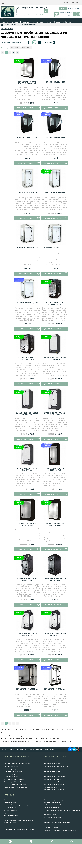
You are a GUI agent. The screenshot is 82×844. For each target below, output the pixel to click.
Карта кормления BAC (51, 761)
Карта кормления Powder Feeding (55, 776)
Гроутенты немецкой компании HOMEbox (17, 763)
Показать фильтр (7, 28)
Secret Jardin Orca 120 (55, 689)
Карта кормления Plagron (52, 787)
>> (17, 53)
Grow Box (5, 22)
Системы (15, 22)
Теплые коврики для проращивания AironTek (18, 769)
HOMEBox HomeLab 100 (55, 82)
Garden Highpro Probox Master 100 (27, 579)
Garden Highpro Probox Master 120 (55, 579)
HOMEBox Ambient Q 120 (54, 247)
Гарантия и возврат (10, 802)
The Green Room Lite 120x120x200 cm (27, 359)
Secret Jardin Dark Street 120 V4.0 (55, 524)
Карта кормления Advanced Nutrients (56, 766)
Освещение (25, 22)
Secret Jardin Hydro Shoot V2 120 (27, 524)
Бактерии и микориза (11, 776)
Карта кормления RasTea (52, 782)
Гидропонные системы (11, 813)
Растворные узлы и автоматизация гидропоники (20, 829)
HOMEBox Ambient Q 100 (27, 192)
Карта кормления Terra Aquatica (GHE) (56, 774)
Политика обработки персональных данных (18, 805)
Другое (68, 22)
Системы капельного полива (13, 818)
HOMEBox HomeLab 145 (55, 137)
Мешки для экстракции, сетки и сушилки (57, 822)
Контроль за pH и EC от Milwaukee (15, 779)
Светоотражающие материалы (54, 825)
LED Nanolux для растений (12, 774)
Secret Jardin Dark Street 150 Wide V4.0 (27, 83)
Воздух (49, 22)
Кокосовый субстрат (50, 814)
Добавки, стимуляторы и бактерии (55, 805)
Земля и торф (48, 820)
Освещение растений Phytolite (14, 771)
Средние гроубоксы (10, 807)
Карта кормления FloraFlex (52, 779)
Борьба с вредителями (51, 807)
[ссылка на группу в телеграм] (74, 751)
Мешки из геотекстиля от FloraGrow (15, 784)
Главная (6, 24)
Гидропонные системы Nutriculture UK (16, 787)
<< (3, 53)
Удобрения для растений (52, 802)
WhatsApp (35, 749)
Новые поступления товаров (13, 761)
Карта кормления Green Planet (54, 784)
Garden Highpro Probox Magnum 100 (27, 634)
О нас (6, 800)
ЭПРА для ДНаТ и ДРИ (51, 827)
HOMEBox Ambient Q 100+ (55, 192)
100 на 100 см (15, 48)
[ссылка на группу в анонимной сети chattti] (78, 751)
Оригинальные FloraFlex (11, 766)
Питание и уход (38, 22)
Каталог (13, 24)
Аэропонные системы (11, 815)
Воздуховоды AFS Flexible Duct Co (14, 782)
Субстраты (59, 22)
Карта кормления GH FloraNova (54, 790)
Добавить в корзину (25, 108)
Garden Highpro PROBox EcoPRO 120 (27, 414)
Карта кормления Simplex (52, 771)
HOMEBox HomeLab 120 (27, 137)
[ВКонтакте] (70, 751)
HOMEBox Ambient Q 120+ (27, 303)
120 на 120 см (27, 48)
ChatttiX (50, 749)
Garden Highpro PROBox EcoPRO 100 (55, 359)
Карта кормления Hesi (51, 769)
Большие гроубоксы (10, 810)
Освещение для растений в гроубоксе (56, 800)
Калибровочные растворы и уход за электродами (60, 830)
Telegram (43, 749)
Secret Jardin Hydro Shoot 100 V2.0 (54, 469)
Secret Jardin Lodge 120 (27, 689)
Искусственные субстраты (52, 817)
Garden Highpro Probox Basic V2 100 (55, 414)
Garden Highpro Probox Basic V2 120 (27, 469)
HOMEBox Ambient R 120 (27, 247)
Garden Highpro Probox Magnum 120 (55, 634)
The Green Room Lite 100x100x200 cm (54, 303)
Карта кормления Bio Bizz (52, 763)
